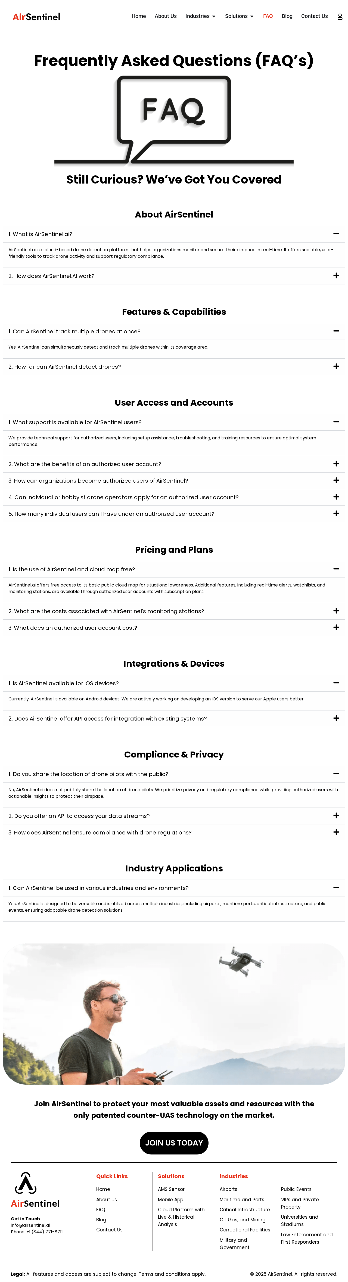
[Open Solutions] (251, 16)
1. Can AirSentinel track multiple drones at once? (74, 331)
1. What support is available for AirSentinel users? (75, 422)
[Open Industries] (213, 16)
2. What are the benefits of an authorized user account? (84, 464)
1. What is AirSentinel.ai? (40, 234)
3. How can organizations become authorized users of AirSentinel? (98, 481)
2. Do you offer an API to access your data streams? (79, 816)
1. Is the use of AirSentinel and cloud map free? (71, 569)
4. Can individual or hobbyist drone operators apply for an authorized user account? (123, 497)
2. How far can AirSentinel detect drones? (64, 367)
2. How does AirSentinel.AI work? (51, 276)
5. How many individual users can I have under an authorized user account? (111, 514)
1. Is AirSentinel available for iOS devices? (63, 683)
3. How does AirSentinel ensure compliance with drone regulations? (100, 832)
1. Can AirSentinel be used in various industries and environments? (98, 888)
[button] (174, 234)
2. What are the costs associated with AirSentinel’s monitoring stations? (106, 611)
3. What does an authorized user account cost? (72, 628)
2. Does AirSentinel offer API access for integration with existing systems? (107, 718)
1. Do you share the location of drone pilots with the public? (88, 774)
